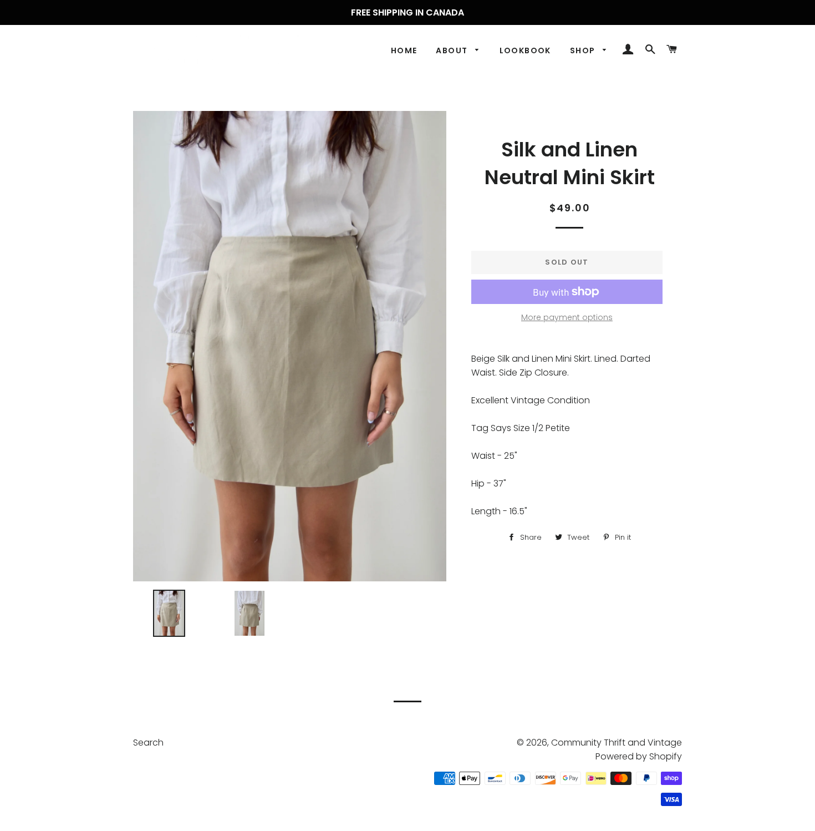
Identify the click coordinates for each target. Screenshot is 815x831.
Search (148, 742)
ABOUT (453, 50)
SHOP (584, 50)
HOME (404, 50)
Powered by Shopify (638, 756)
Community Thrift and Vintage (616, 742)
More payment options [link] (567, 317)
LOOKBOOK (525, 50)
